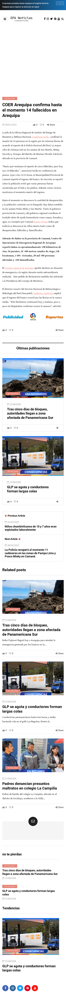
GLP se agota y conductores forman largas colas (28, 489)
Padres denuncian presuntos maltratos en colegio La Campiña (28, 968)
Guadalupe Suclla (40, 136)
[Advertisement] (33, 56)
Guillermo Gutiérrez (43, 293)
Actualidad (10, 98)
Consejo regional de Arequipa (19, 268)
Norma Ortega (41, 221)
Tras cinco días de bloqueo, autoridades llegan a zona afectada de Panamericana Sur (30, 413)
